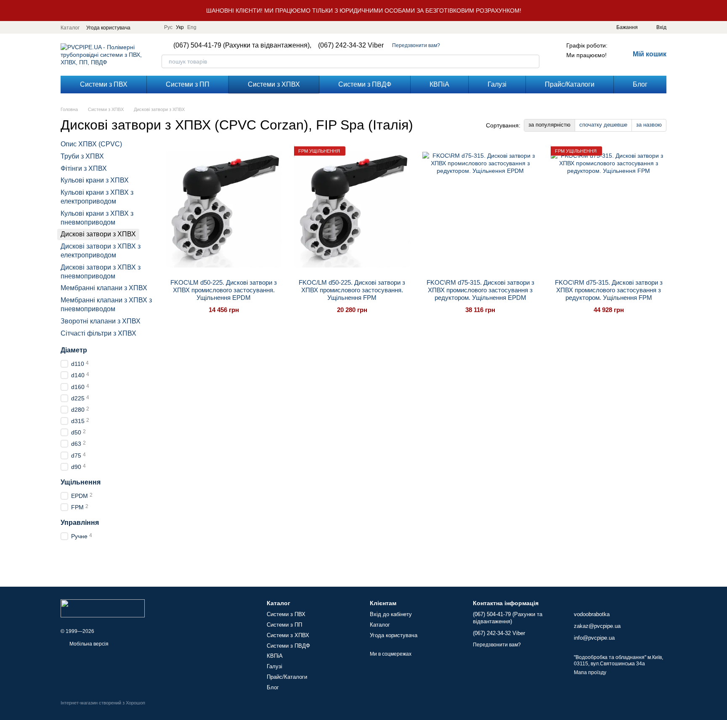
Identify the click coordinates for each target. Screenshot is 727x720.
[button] (720, 10)
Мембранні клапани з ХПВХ (104, 288)
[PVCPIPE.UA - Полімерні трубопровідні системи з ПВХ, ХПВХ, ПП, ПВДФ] (103, 608)
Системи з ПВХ (103, 84)
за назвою (649, 125)
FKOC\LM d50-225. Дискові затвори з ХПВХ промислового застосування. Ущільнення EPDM (223, 290)
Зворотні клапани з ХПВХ (101, 321)
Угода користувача (108, 28)
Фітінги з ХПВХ (84, 168)
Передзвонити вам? (416, 45)
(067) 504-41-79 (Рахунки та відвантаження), (242, 45)
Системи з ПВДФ (364, 84)
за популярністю (549, 125)
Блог (640, 84)
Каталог (70, 28)
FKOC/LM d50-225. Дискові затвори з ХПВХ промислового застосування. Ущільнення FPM (352, 290)
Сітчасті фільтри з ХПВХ (98, 333)
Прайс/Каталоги (569, 84)
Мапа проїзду (590, 672)
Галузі (497, 84)
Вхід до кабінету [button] (391, 614)
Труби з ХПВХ (82, 156)
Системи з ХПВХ (274, 84)
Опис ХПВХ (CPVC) (91, 144)
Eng (191, 27)
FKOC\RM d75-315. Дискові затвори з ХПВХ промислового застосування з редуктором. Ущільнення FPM (609, 290)
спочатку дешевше (603, 125)
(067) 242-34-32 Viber (351, 45)
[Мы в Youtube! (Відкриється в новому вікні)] (152, 27)
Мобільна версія (88, 644)
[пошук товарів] (532, 61)
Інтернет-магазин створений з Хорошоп (103, 702)
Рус (168, 27)
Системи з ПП (188, 84)
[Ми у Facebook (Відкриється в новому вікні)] (142, 27)
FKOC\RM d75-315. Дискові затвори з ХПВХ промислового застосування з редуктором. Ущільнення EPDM (480, 290)
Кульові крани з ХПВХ (95, 180)
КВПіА (439, 84)
